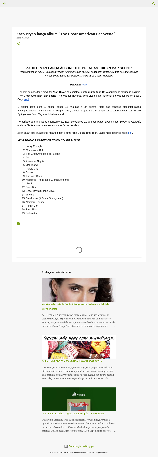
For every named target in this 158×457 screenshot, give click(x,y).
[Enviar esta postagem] (18, 224)
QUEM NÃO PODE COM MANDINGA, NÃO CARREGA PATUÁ (72, 361)
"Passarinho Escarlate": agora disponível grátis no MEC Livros (73, 413)
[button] (18, 44)
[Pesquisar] (13, 3)
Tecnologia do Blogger (81, 446)
